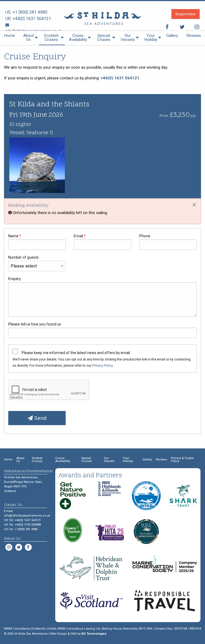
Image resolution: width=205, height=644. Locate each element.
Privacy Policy (102, 365)
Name (14, 236)
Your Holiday (150, 37)
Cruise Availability (78, 37)
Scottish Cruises (51, 37)
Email (80, 236)
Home (9, 35)
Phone (144, 236)
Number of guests (23, 257)
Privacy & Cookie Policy (182, 459)
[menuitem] (9, 38)
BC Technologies (94, 633)
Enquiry (14, 279)
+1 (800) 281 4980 (30, 12)
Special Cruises (104, 37)
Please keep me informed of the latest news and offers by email (76, 353)
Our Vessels (128, 37)
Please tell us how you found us (34, 324)
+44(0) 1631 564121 (32, 18)
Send (39, 418)
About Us (28, 37)
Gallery (172, 35)
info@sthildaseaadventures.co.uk (27, 515)
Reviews (193, 35)
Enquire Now (185, 14)
